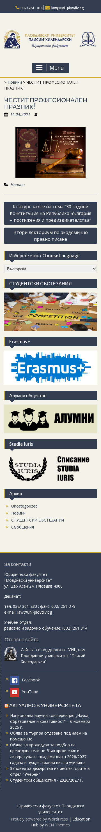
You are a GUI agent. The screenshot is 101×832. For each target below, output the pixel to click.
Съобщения (22, 527)
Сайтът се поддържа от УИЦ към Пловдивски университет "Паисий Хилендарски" (53, 655)
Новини (15, 82)
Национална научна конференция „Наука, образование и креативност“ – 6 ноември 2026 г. (50, 721)
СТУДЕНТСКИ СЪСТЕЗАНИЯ (37, 520)
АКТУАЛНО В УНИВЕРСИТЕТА (45, 705)
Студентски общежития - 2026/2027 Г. (46, 780)
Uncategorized (24, 506)
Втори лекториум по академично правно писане (50, 235)
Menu (57, 68)
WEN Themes (57, 825)
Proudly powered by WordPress (39, 819)
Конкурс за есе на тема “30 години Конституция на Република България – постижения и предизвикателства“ (50, 213)
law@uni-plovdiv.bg (67, 8)
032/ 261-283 (31, 8)
